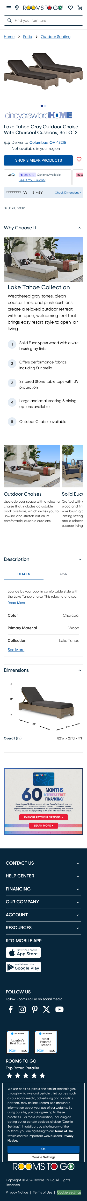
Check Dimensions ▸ (68, 192)
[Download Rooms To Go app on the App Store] (23, 952)
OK (43, 1149)
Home (9, 37)
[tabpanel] (43, 618)
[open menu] (9, 8)
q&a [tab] (63, 574)
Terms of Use (42, 1192)
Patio (27, 37)
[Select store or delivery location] (17, 7)
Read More (16, 603)
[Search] (8, 20)
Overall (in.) (13, 738)
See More (16, 650)
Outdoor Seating (56, 37)
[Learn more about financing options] (43, 828)
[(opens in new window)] (10, 1009)
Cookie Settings (69, 1192)
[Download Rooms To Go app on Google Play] (23, 967)
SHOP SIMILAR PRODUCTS (38, 160)
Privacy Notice (17, 1192)
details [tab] (23, 574)
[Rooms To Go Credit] (43, 795)
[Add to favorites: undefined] (79, 159)
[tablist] (43, 574)
